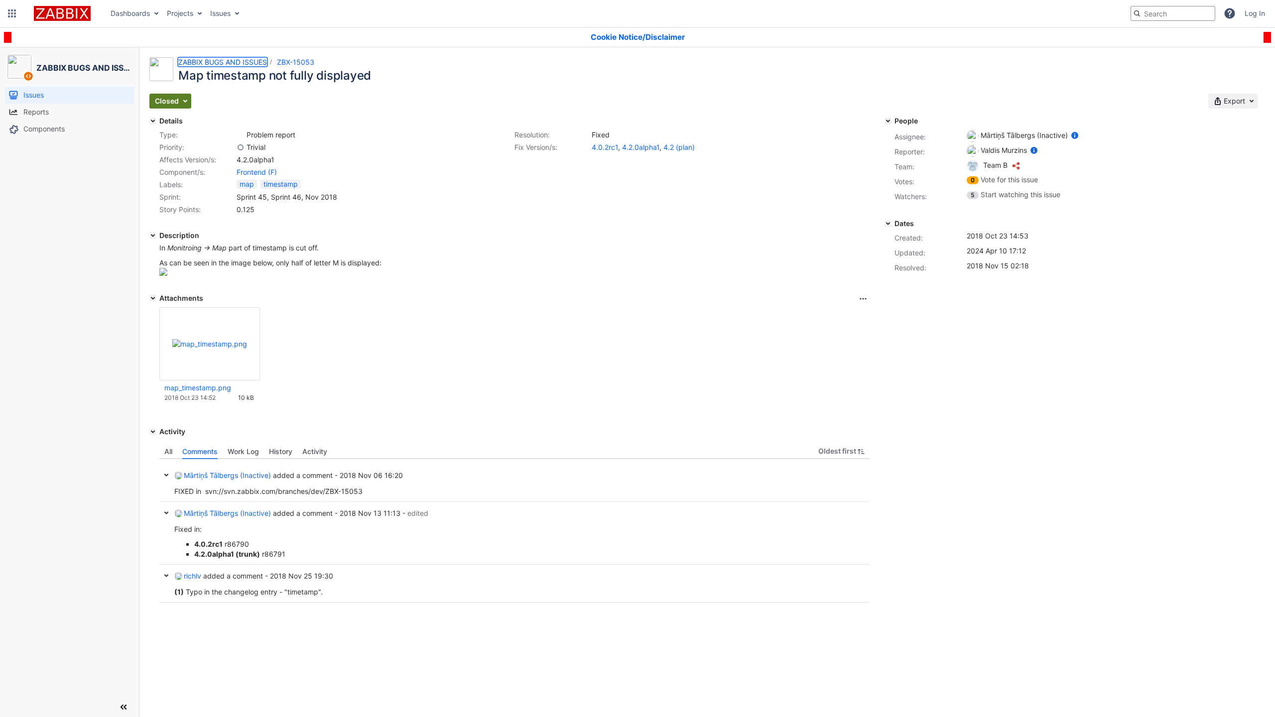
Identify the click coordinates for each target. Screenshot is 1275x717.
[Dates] (888, 223)
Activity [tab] (314, 451)
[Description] (152, 235)
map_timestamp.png (197, 387)
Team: (904, 166)
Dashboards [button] (130, 13)
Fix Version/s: (535, 147)
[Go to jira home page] (62, 13)
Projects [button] (180, 13)
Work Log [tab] (243, 451)
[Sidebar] (123, 707)
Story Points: (180, 209)
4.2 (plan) (679, 147)
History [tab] (280, 451)
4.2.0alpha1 (640, 147)
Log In (1255, 13)
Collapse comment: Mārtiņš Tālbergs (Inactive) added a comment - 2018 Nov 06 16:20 (166, 475)
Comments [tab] (200, 451)
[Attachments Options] (863, 299)
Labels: (171, 184)
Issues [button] (220, 13)
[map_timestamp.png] (163, 273)
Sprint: (170, 197)
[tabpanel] (514, 530)
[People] (888, 121)
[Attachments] (152, 298)
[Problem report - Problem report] (241, 135)
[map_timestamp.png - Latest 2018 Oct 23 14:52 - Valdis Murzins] (209, 344)
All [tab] (168, 451)
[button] (12, 13)
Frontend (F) (257, 172)
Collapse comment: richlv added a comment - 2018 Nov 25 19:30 (166, 576)
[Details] (152, 121)
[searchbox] (1173, 13)
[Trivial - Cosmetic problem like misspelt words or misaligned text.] (241, 147)
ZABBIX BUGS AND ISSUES (222, 62)
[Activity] (152, 431)
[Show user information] (1075, 135)
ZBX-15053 (295, 62)
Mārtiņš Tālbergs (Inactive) (227, 475)
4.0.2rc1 (605, 147)
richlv (192, 576)
